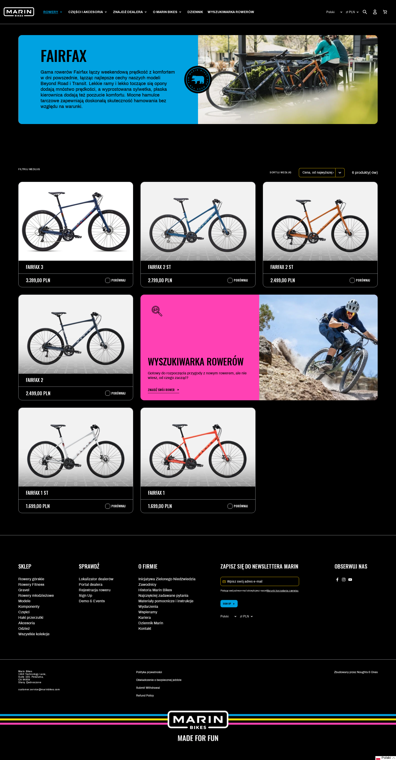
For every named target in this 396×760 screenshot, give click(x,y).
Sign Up (85, 595)
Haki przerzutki (30, 617)
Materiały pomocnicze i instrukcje (165, 601)
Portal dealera (90, 584)
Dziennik (195, 12)
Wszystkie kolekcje (34, 634)
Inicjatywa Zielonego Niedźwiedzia (166, 579)
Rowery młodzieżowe (36, 595)
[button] (385, 12)
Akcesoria (26, 623)
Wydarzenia (148, 606)
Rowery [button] (50, 12)
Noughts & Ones (367, 672)
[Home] (19, 12)
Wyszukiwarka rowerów (231, 12)
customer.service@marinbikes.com (39, 689)
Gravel (23, 590)
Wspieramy (147, 612)
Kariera (144, 617)
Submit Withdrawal (148, 687)
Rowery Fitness (31, 584)
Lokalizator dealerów (96, 579)
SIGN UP (227, 603)
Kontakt (144, 628)
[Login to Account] (375, 12)
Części (24, 612)
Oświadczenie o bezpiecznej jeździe (159, 680)
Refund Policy (145, 695)
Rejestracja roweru (94, 590)
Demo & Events (92, 601)
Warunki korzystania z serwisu (282, 590)
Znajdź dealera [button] (128, 12)
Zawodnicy (147, 584)
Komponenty (28, 606)
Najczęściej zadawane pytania (163, 595)
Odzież (24, 628)
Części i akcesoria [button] (85, 12)
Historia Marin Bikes (155, 590)
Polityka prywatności (149, 672)
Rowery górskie (31, 579)
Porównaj (116, 280)
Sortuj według (281, 172)
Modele (24, 601)
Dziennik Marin (150, 623)
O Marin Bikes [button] (165, 12)
